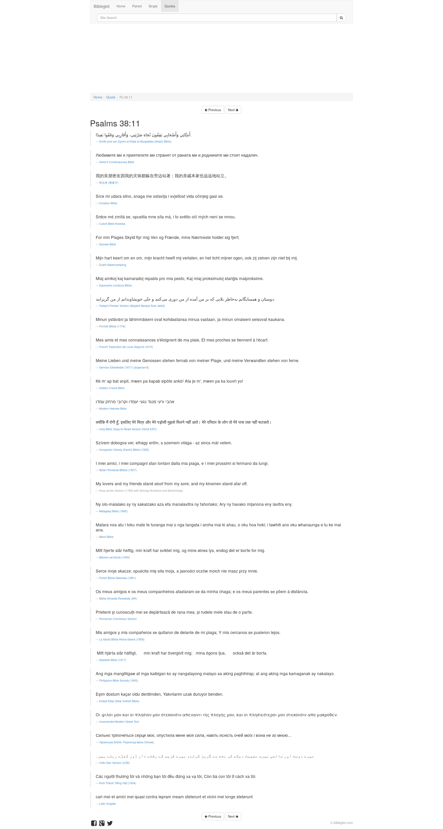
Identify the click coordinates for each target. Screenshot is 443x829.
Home (121, 6)
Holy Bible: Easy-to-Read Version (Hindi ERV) (128, 429)
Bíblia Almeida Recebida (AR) (118, 598)
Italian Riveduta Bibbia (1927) (118, 470)
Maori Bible (106, 537)
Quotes (170, 6)
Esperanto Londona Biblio (115, 285)
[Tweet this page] (110, 824)
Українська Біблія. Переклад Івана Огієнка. (126, 742)
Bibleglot (102, 6)
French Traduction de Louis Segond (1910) (126, 347)
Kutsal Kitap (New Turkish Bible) (119, 701)
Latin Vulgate (107, 803)
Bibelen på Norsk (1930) (114, 557)
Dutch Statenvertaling (112, 265)
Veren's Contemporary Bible (116, 162)
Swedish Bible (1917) (112, 660)
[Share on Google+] (102, 824)
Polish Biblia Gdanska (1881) (117, 578)
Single (153, 6)
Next (232, 109)
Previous (214, 109)
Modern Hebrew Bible (113, 408)
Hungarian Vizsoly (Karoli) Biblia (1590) (124, 449)
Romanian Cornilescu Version (118, 619)
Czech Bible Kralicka (112, 224)
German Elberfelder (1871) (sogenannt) (124, 367)
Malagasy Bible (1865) (113, 511)
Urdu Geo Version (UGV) (114, 763)
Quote (110, 97)
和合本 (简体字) (108, 182)
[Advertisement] (221, 60)
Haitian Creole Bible (112, 388)
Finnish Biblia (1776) (112, 326)
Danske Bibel (107, 244)
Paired (137, 6)
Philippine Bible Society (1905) (118, 680)
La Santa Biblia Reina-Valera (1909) (121, 639)
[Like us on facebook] (94, 824)
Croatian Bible (108, 203)
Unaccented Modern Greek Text (119, 721)
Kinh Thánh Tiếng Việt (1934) (117, 783)
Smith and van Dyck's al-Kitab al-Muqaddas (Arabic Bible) (135, 141)
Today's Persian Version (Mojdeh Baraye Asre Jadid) (132, 306)
